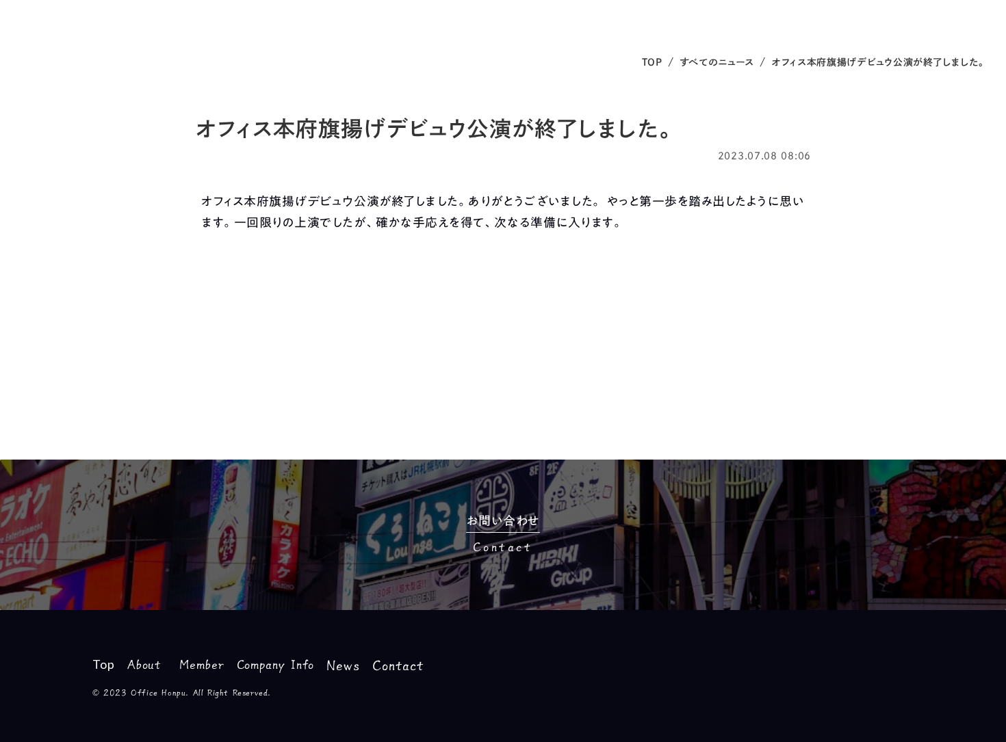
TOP (652, 62)
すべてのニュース (717, 62)
